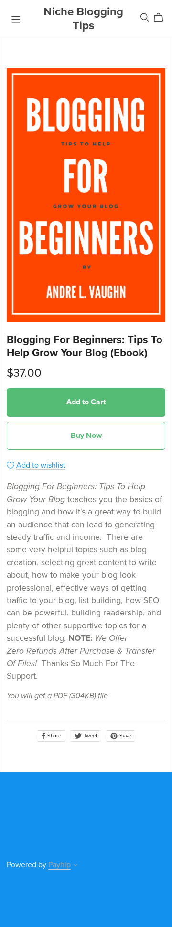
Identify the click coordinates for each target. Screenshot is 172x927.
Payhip (59, 865)
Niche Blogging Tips (83, 19)
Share (53, 736)
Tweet (89, 736)
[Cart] (162, 17)
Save (124, 736)
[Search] (144, 17)
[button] (75, 866)
